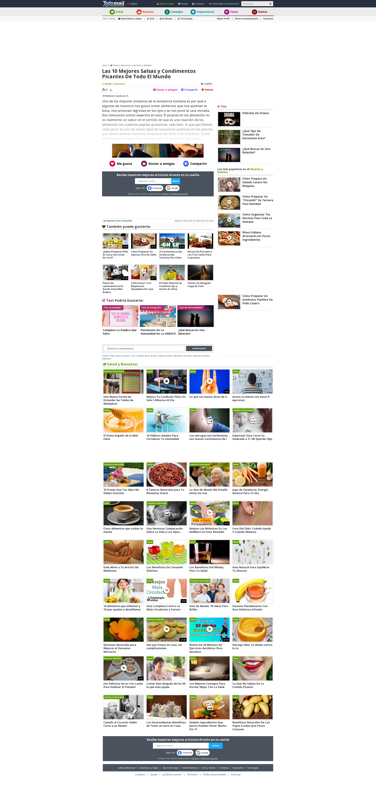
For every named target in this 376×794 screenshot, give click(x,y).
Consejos (176, 12)
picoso (154, 355)
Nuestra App (167, 3)
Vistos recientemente (246, 18)
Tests (233, 12)
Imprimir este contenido (119, 220)
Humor (262, 12)
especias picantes (201, 355)
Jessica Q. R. (122, 95)
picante (125, 355)
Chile (112, 355)
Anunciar (236, 774)
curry (133, 355)
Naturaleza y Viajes (131, 18)
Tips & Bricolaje (170, 767)
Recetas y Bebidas (142, 65)
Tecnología (186, 18)
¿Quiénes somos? (172, 774)
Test (109, 300)
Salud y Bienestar (121, 65)
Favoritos (268, 18)
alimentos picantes (183, 355)
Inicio (105, 65)
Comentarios (199, 348)
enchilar (140, 355)
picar (147, 355)
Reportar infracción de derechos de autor (194, 220)
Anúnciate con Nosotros (225, 3)
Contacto (199, 3)
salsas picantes (165, 355)
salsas (118, 355)
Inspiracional (205, 12)
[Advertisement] (188, 42)
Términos (165, 194)
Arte (152, 18)
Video (133, 3)
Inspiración (238, 767)
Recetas (148, 12)
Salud (119, 12)
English (208, 83)
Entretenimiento (190, 767)
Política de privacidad (179, 194)
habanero (106, 358)
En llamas (167, 18)
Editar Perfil (223, 18)
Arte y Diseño (209, 767)
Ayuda (184, 3)
